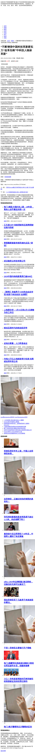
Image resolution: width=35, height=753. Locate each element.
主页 (8, 40)
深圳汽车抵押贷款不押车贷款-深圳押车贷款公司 (18, 430)
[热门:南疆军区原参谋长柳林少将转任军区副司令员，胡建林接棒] (11, 659)
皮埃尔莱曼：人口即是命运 (15, 343)
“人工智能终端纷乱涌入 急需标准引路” (17, 192)
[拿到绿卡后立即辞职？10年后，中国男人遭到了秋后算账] (11, 530)
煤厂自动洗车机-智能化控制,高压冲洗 (14, 428)
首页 (5, 26)
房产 (5, 34)
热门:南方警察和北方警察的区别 (18, 727)
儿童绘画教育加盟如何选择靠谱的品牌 (15, 426)
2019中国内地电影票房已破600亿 (18, 276)
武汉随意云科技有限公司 (14, 261)
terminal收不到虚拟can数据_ (12, 421)
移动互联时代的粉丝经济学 (15, 328)
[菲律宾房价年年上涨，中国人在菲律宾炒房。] (11, 447)
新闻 (5, 27)
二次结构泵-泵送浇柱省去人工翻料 (14, 420)
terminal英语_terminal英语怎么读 (13, 431)
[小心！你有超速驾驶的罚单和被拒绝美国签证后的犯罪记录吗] (11, 675)
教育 (5, 29)
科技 (5, 32)
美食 (5, 37)
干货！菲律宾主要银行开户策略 (17, 648)
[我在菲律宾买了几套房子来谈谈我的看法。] (11, 596)
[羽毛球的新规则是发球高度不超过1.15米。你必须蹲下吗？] (11, 513)
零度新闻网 (8, 177)
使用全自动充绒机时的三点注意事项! (14, 433)
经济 (5, 31)
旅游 (5, 36)
